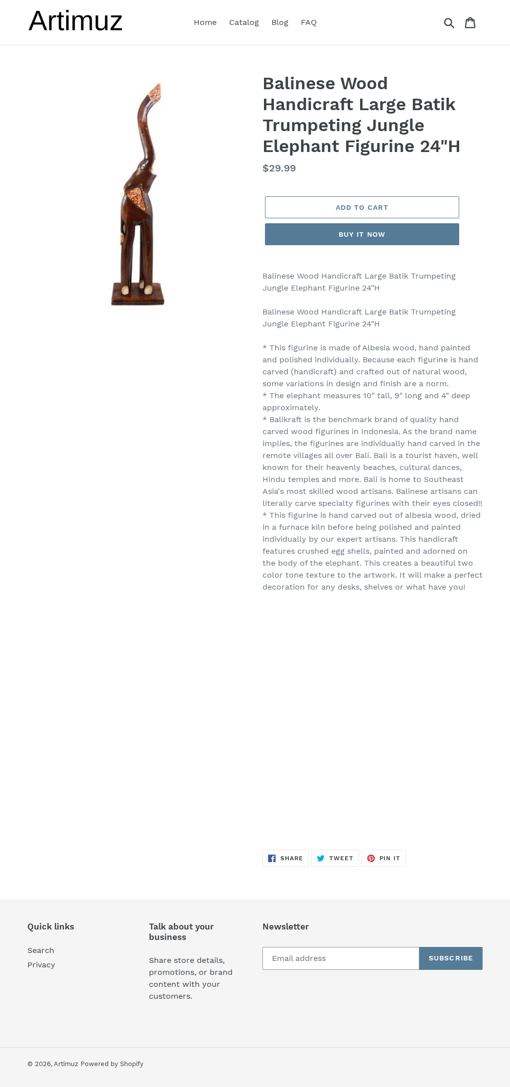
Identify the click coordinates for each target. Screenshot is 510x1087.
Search (40, 950)
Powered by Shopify (112, 1064)
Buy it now (362, 234)
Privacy (41, 964)
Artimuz (66, 1064)
